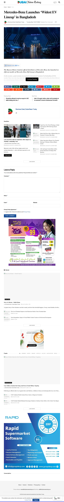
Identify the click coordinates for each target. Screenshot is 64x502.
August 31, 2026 (25, 387)
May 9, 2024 (14, 319)
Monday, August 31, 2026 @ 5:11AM (49, 154)
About (19, 484)
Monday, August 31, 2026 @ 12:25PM (49, 130)
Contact (43, 484)
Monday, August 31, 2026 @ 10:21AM (49, 137)
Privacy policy (37, 484)
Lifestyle (38, 353)
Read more (8, 155)
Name (6, 195)
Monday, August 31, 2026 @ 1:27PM (13, 145)
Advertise (30, 484)
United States (50, 353)
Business (24, 353)
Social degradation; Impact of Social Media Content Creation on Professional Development (31, 317)
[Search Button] (59, 2)
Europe (28, 353)
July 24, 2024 (25, 304)
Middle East (8, 382)
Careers (24, 484)
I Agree (36, 500)
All (20, 353)
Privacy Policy (27, 211)
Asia (13, 7)
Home (5, 7)
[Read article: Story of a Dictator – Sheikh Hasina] (32, 287)
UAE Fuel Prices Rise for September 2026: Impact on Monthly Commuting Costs (17, 140)
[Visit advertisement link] (32, 242)
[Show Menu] (4, 2)
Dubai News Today (40, 494)
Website (35, 202)
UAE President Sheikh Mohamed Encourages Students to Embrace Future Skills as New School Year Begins (35, 401)
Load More (32, 161)
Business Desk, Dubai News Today (16, 22)
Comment (7, 176)
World (9, 7)
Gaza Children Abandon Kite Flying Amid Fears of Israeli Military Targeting (21, 386)
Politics (7, 299)
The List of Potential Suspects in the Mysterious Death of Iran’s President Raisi (28, 311)
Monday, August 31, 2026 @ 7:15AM (49, 145)
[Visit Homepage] (29, 2)
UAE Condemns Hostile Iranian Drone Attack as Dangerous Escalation (26, 395)
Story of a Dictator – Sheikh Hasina (12, 302)
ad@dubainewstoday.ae (44, 489)
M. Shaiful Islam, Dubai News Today (12, 304)
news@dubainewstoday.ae (27, 489)
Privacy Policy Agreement (10, 209)
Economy (7, 136)
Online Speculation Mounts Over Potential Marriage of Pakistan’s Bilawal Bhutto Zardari (49, 142)
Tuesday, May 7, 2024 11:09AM (33, 22)
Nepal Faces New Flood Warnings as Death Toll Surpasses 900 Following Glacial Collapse (49, 126)
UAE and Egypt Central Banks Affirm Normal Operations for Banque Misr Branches (48, 150)
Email (6, 202)
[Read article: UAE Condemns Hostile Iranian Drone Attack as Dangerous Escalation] (7, 396)
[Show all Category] (59, 353)
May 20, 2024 (14, 313)
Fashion (33, 353)
